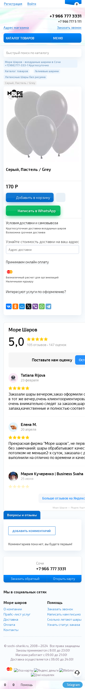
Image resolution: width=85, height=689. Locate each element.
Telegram (73, 685)
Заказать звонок (69, 27)
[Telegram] (48, 306)
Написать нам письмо (64, 614)
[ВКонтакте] (9, 306)
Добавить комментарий (31, 530)
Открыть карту (64, 579)
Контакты (11, 630)
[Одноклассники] (15, 306)
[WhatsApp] (42, 306)
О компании (13, 609)
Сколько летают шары (64, 619)
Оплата (9, 625)
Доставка (11, 619)
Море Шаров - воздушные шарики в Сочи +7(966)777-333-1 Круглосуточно (33, 63)
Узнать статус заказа (63, 625)
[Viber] (35, 306)
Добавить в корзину (33, 197)
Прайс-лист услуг (17, 614)
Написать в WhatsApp (37, 210)
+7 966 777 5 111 (69, 21)
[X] (28, 306)
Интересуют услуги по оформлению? (36, 291)
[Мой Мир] (22, 306)
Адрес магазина (16, 27)
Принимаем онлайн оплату (27, 262)
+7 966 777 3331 (65, 15)
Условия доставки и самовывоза (32, 223)
